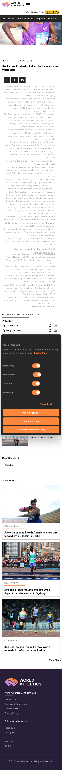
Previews (53, 18)
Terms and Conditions (16, 704)
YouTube (9, 741)
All (3, 18)
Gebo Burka (12, 325)
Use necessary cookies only (31, 429)
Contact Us (10, 699)
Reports (40, 18)
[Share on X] (14, 80)
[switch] (37, 374)
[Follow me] (3, 325)
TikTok (8, 746)
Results (9, 465)
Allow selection (31, 421)
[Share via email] (22, 80)
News (11, 18)
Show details (46, 404)
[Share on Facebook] (7, 80)
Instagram (9, 732)
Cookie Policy (41, 353)
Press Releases (25, 18)
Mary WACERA (13, 330)
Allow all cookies (31, 412)
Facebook (10, 727)
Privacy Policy (11, 713)
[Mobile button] (28, 4)
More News (55, 660)
